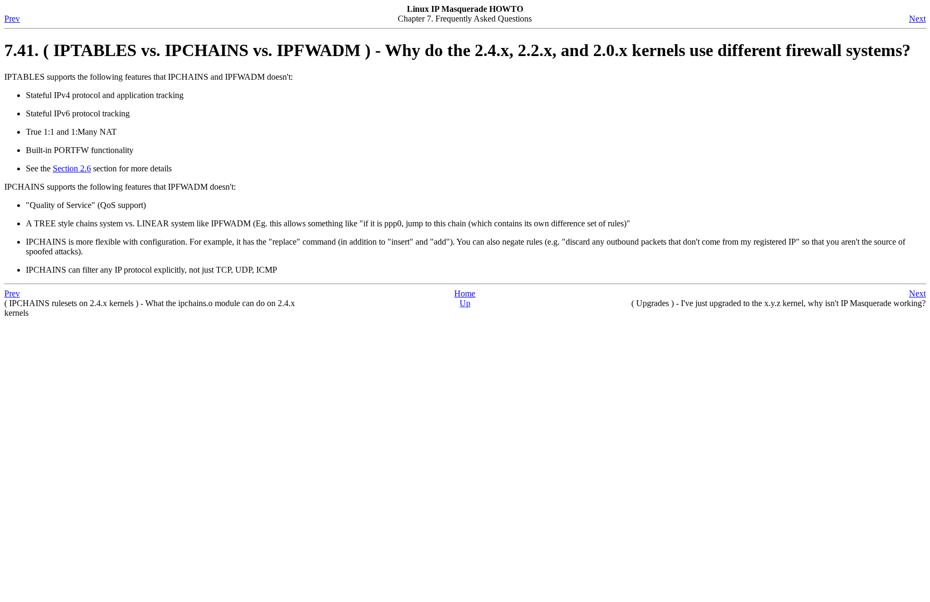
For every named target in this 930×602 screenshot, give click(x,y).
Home (464, 293)
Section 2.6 (72, 168)
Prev (12, 18)
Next (917, 18)
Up (465, 303)
